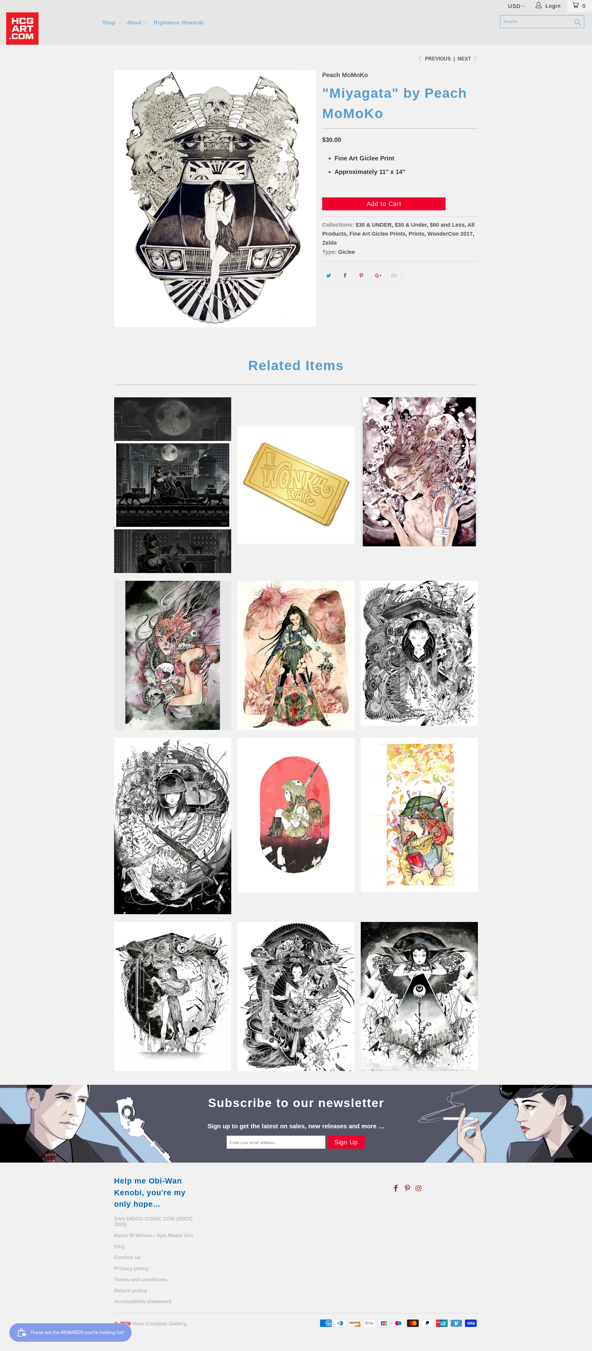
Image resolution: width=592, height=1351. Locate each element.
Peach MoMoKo (345, 75)
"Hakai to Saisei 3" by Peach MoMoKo (172, 826)
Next (465, 58)
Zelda (329, 243)
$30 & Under (411, 225)
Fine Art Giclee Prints (377, 234)
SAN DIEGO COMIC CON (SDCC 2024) (153, 1222)
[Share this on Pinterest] (361, 276)
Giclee (346, 252)
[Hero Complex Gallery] (50, 28)
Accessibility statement (142, 1301)
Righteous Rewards (179, 23)
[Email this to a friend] (394, 276)
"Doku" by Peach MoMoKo (419, 472)
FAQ (119, 1247)
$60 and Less (447, 225)
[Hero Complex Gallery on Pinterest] (407, 1189)
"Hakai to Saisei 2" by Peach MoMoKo (296, 996)
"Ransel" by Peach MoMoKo (296, 815)
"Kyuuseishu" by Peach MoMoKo (172, 996)
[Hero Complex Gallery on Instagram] (418, 1189)
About (135, 23)
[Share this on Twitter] (328, 276)
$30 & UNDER (374, 225)
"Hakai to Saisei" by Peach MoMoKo (419, 653)
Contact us (127, 1257)
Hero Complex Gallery (159, 1324)
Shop (109, 23)
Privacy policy (131, 1268)
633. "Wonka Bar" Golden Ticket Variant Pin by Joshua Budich (296, 485)
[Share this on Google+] (377, 276)
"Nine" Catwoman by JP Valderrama (172, 485)
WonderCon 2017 (450, 234)
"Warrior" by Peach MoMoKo (296, 655)
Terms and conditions (140, 1280)
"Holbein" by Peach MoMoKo (419, 815)
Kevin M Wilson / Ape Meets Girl (153, 1235)
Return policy (130, 1291)
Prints (416, 234)
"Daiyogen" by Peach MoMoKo (419, 996)
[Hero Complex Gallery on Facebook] (396, 1189)
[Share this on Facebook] (345, 276)
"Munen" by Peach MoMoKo (172, 655)
